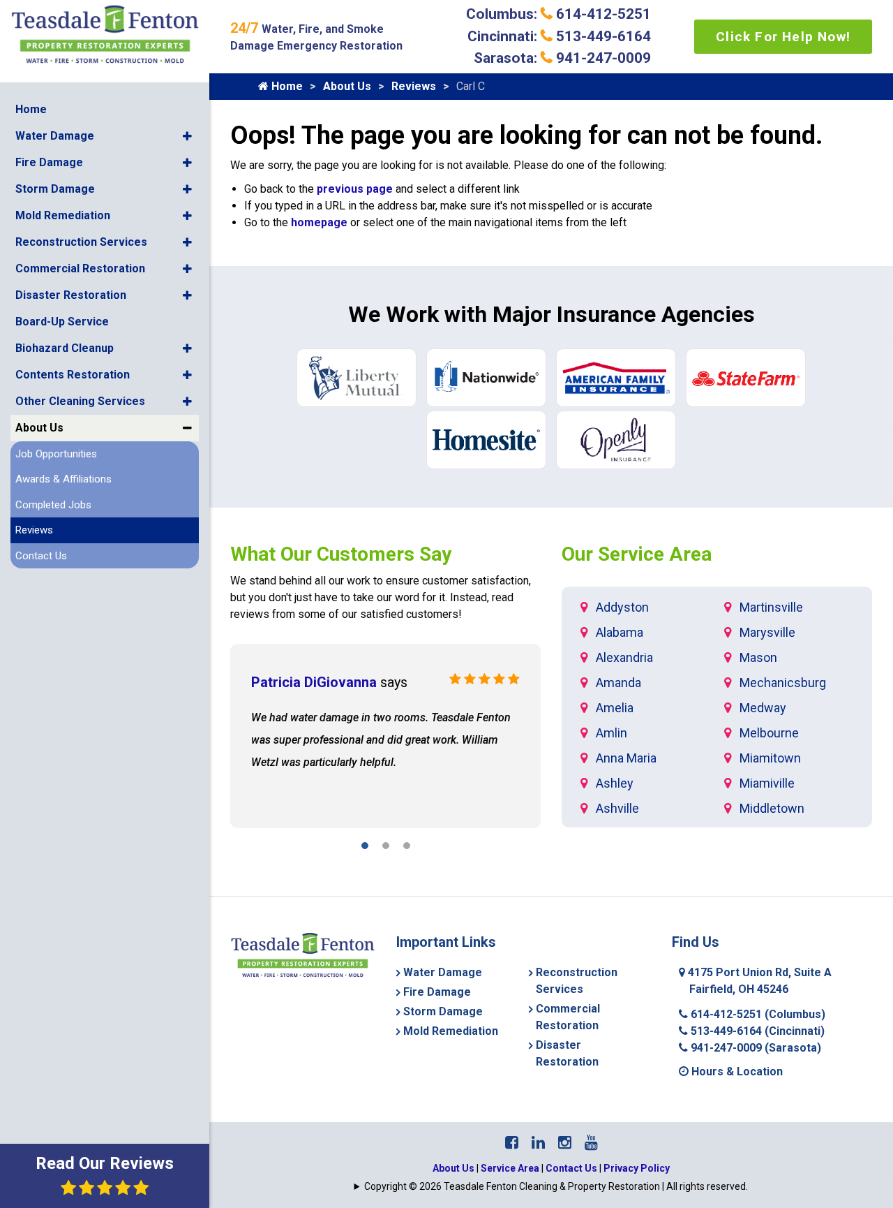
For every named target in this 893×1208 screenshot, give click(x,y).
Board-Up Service (62, 321)
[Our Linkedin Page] (538, 1142)
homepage (319, 222)
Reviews (34, 530)
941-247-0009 (754, 1047)
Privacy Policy (636, 1168)
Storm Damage (55, 189)
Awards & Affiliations (63, 479)
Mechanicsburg (783, 682)
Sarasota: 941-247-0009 (562, 58)
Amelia (614, 707)
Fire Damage (49, 162)
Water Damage (54, 135)
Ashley (614, 783)
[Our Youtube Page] (591, 1142)
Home (31, 109)
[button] (187, 136)
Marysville (767, 632)
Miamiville (767, 783)
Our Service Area (637, 554)
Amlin (611, 732)
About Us (39, 427)
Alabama (619, 632)
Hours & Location (736, 1071)
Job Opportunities (56, 454)
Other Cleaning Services (80, 401)
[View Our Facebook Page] (511, 1142)
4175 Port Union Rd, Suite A (758, 981)
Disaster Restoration (70, 295)
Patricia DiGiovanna (314, 682)
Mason (758, 657)
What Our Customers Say (340, 554)
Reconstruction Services (81, 242)
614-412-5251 (756, 1014)
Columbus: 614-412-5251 (558, 14)
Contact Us (41, 556)
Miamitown (770, 758)
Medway (763, 707)
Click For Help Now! (783, 37)
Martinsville (771, 607)
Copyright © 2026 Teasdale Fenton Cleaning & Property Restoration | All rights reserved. (556, 1186)
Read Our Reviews (105, 1163)
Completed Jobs (53, 505)
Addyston (622, 607)
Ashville (617, 808)
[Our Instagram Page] (564, 1142)
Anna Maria (626, 758)
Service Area (510, 1168)
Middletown (772, 808)
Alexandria (624, 657)
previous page (355, 189)
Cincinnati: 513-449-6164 (559, 36)
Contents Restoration (72, 374)
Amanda (618, 682)
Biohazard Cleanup (64, 348)
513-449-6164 (756, 1031)
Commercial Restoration (80, 268)
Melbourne (769, 732)
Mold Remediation (62, 215)
